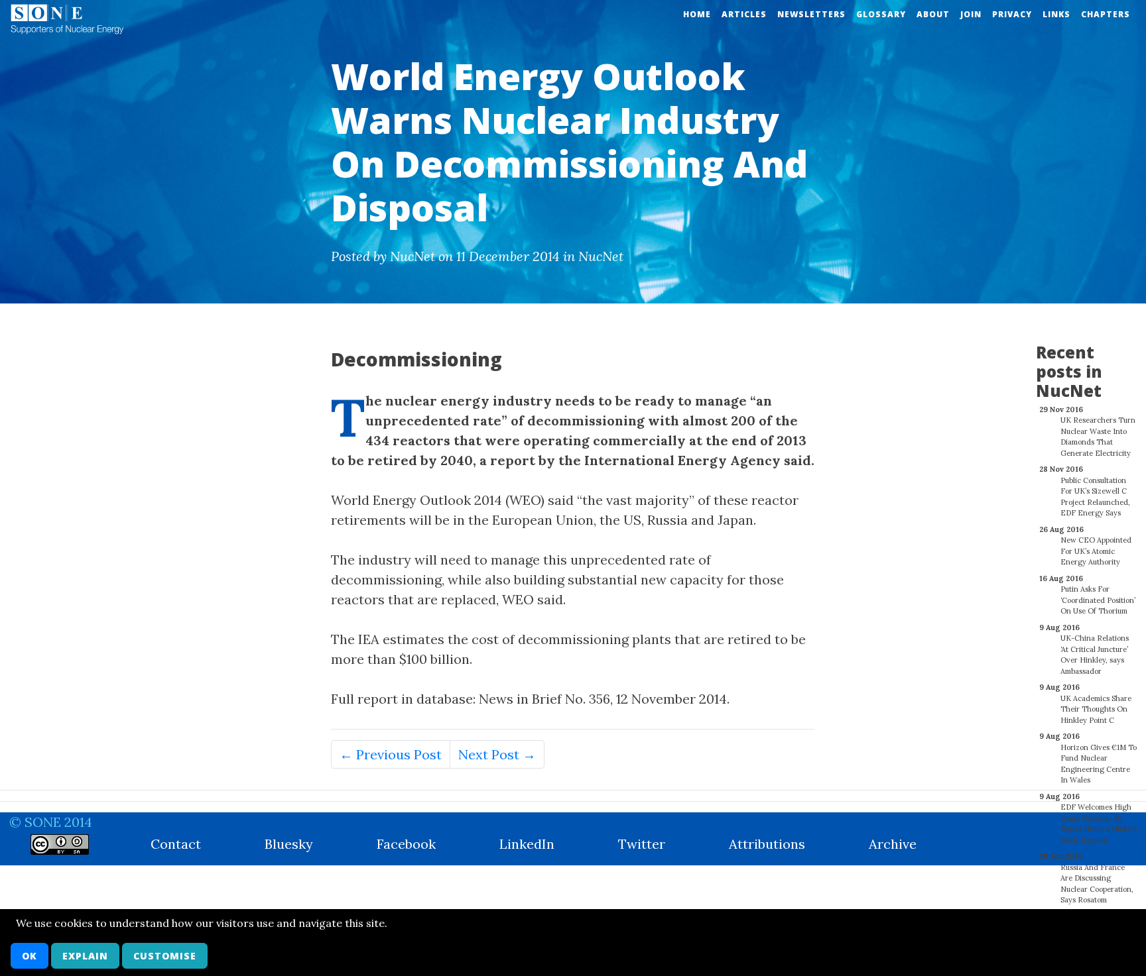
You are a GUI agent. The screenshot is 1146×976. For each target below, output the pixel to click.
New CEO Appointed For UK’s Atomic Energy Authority (1095, 551)
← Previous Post (391, 754)
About (933, 14)
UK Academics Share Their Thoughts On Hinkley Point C (1095, 709)
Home (697, 14)
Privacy (1012, 14)
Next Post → (497, 754)
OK (29, 955)
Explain (85, 955)
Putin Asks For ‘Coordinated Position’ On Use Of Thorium (1097, 600)
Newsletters (811, 14)
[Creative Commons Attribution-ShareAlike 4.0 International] (60, 844)
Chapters (1105, 14)
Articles (744, 14)
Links (1056, 14)
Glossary (881, 14)
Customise (164, 955)
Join (971, 14)
